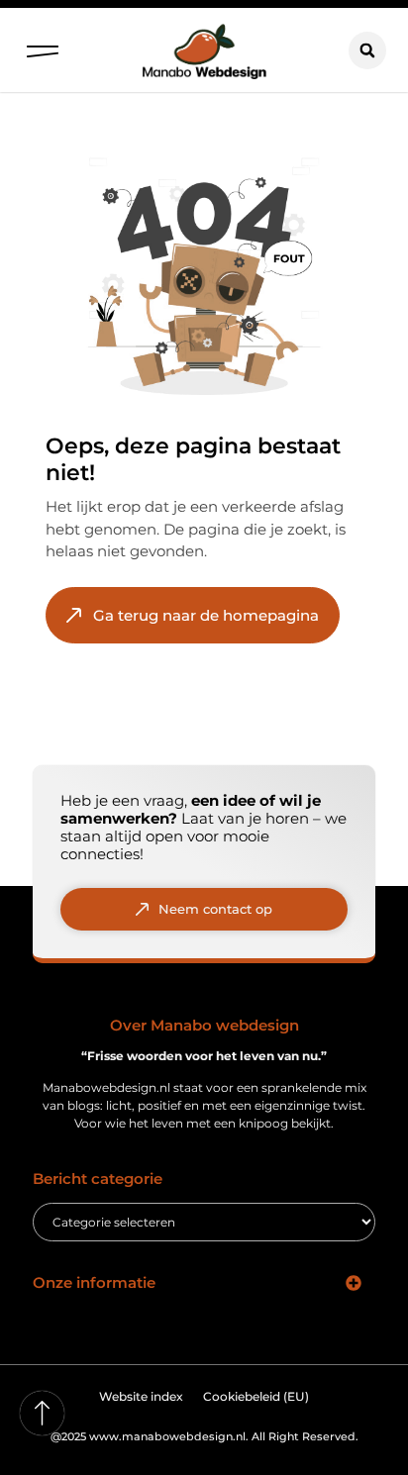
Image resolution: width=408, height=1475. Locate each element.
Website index (141, 1396)
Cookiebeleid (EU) (256, 1396)
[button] (42, 46)
